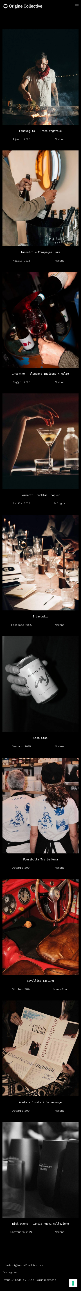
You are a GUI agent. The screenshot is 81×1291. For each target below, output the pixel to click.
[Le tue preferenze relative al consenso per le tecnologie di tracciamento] (73, 1283)
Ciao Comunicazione (42, 1279)
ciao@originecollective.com (22, 1265)
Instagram (9, 1272)
